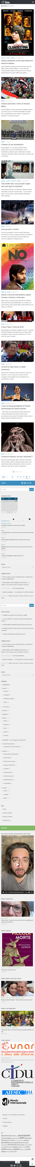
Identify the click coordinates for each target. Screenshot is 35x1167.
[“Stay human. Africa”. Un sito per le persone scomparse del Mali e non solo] (17, 1018)
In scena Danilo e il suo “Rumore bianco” (24, 592)
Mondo (12, 58)
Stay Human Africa (8, 779)
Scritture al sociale (6, 523)
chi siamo (5, 1118)
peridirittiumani (10, 1149)
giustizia (18, 1143)
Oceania (6, 735)
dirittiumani (28, 1138)
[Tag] (30, 519)
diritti (22, 1138)
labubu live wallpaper (8, 592)
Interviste (13, 181)
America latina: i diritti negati (11, 754)
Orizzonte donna (8, 772)
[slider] (16, 892)
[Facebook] (22, 483)
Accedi (4, 809)
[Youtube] (30, 483)
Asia (5, 728)
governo (23, 1142)
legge (5, 1147)
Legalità (6, 794)
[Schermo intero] (31, 892)
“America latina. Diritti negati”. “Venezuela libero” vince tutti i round (16, 1000)
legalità (2, 1147)
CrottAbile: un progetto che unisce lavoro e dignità (13, 525)
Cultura (8, 58)
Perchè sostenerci (7, 1122)
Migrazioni (5, 714)
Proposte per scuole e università (12, 746)
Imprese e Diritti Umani (9, 765)
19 (23, 477)
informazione (11, 1145)
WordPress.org (6, 820)
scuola (21, 1149)
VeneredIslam (7, 783)
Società (3, 537)
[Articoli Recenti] (5, 519)
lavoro (30, 1145)
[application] (17, 864)
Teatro (5, 702)
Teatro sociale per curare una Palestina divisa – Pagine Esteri (17, 577)
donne (12, 1140)
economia (16, 1140)
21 (29, 477)
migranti (15, 1147)
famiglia (22, 1140)
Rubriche (5, 751)
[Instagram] (28, 483)
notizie (3, 1149)
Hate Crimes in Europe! (9, 761)
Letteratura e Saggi (8, 698)
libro (11, 1147)
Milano (23, 1147)
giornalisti (12, 1142)
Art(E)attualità (6, 684)
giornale (26, 1140)
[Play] (3, 892)
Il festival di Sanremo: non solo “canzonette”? (17, 457)
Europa (5, 732)
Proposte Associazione (8, 744)
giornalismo (5, 1142)
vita (16, 1151)
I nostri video (6, 707)
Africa (5, 721)
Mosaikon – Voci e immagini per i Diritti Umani (14, 1114)
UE (9, 1151)
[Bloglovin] (33, 483)
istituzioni (26, 1145)
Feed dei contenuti (7, 813)
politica (16, 1149)
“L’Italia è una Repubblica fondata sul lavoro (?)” (12, 555)
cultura (12, 1138)
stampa (3, 1151)
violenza (12, 1151)
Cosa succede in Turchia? (10, 229)
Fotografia (6, 695)
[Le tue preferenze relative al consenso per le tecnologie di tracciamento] (32, 1164)
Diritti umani (4, 1140)
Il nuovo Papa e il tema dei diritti (12, 327)
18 (20, 477)
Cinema (3, 58)
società (28, 1149)
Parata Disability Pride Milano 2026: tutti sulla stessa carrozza (15, 539)
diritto (9, 1140)
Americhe (3, 292)
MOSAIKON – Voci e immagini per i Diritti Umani (14, 740)
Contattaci (5, 1126)
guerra (27, 1142)
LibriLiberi (6, 768)
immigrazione (4, 1145)
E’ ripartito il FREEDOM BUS (7, 579)
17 (17, 477)
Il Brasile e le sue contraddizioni (12, 145)
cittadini (8, 1138)
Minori (5, 798)
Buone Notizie (7, 757)
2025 (15, 512)
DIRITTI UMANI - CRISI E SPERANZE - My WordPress (15, 582)
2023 (4, 512)
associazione (24, 1135)
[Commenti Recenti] (22, 519)
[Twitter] (25, 483)
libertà (8, 1147)
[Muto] (29, 892)
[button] (17, 864)
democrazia (16, 1138)
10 (12, 477)
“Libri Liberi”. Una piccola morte (8, 970)
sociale (24, 1149)
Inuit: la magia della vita (18, 588)
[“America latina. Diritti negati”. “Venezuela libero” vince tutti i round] (17, 988)
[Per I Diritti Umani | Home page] (7, 2)
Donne (5, 791)
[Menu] (33, 2)
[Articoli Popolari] (13, 519)
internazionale (20, 1145)
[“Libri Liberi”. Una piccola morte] (17, 949)
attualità (3, 1138)
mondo (27, 1147)
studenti (7, 1151)
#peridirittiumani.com (8, 1136)
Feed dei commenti (7, 816)
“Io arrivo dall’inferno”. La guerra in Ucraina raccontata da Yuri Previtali (17, 532)
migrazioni (19, 1147)
